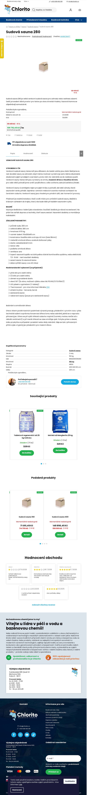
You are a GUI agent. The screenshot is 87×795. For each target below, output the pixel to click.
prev (7, 436)
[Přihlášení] (70, 10)
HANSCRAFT (65, 36)
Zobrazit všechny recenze (43, 605)
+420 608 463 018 (56, 1)
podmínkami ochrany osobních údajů (62, 765)
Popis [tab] (12, 153)
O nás (47, 733)
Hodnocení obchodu (52, 722)
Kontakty (48, 738)
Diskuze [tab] (44, 153)
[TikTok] (33, 734)
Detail (27, 534)
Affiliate (48, 735)
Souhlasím (70, 781)
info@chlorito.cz (74, 1)
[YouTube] (27, 734)
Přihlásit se (53, 772)
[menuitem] (14, 20)
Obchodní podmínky (52, 715)
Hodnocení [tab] (28, 153)
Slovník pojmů (50, 725)
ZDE (48, 287)
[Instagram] (20, 734)
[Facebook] (13, 734)
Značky (48, 730)
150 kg (71, 362)
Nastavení (17, 790)
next (79, 436)
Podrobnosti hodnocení (42, 36)
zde (20, 784)
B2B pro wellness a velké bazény (56, 712)
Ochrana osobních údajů (54, 717)
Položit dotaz (70, 382)
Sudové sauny (75, 351)
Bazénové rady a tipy (14, 1)
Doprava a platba (51, 720)
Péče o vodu (49, 728)
